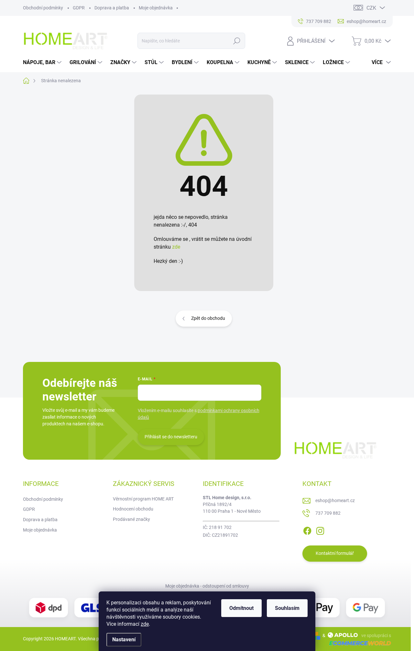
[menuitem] (43, 62)
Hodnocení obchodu (133, 508)
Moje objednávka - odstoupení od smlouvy (207, 586)
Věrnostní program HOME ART (143, 498)
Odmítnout (241, 608)
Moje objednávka (156, 7)
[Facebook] (307, 529)
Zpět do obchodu (208, 318)
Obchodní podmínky (43, 7)
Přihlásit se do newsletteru (171, 436)
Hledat (237, 40)
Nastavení (124, 639)
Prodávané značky (131, 519)
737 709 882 (328, 513)
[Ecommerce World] (357, 643)
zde (145, 624)
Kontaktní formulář (335, 553)
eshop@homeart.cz (335, 500)
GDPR (79, 7)
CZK (371, 8)
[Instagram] (320, 529)
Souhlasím (287, 608)
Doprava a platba (111, 7)
